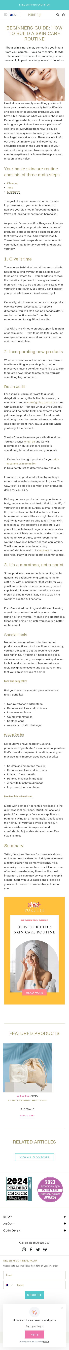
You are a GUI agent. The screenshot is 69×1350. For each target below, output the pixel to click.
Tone (10, 187)
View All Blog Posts (34, 1157)
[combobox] (10, 1285)
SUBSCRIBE (34, 1295)
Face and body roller (15, 681)
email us (29, 441)
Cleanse (12, 183)
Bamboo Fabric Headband (27, 1100)
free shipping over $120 (34, 5)
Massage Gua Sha (14, 734)
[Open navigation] (5, 15)
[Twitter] (38, 1250)
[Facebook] (31, 1250)
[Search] (57, 14)
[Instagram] (24, 1250)
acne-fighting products (40, 402)
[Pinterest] (45, 1250)
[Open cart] (63, 15)
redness (44, 550)
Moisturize (13, 191)
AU (15, 15)
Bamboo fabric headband (18, 796)
